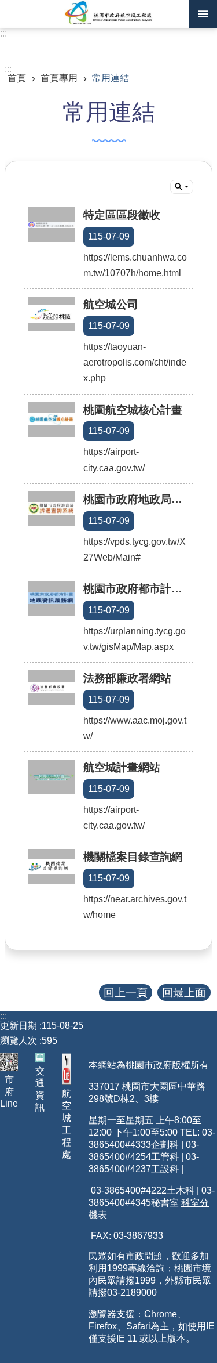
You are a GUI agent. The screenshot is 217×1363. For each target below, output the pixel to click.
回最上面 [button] (184, 992)
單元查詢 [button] (181, 187)
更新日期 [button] (18, 1026)
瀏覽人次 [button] (18, 1041)
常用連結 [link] (110, 78)
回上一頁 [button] (126, 992)
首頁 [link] (17, 78)
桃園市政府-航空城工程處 (108, 14)
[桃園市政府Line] (9, 1062)
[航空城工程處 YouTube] (66, 1069)
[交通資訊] (40, 1057)
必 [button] (203, 14)
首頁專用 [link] (59, 78)
